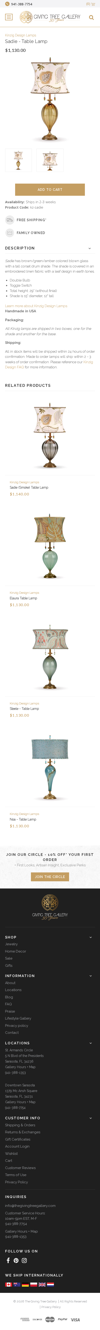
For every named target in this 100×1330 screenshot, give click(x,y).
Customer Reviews (20, 1168)
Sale (8, 958)
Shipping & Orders (20, 1125)
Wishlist (11, 1154)
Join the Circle (50, 877)
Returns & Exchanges (22, 1132)
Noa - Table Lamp (23, 819)
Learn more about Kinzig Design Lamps (36, 306)
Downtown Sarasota (20, 1085)
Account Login (17, 1146)
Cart (8, 1161)
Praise (10, 1011)
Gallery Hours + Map (20, 1067)
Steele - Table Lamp (24, 709)
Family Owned (31, 233)
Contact (12, 1033)
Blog (9, 997)
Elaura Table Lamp (23, 598)
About (10, 983)
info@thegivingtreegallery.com (30, 1206)
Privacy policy (16, 1026)
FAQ (8, 1004)
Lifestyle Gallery (18, 1018)
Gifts (8, 966)
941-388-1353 (15, 1072)
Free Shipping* (32, 220)
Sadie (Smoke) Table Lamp (29, 487)
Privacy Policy (16, 1182)
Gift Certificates (17, 1139)
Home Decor (15, 951)
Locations (13, 990)
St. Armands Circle (19, 1050)
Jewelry (11, 944)
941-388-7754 (15, 1108)
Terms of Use (15, 1175)
